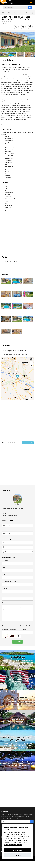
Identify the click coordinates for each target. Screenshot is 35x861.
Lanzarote (20, 745)
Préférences (17, 855)
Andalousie (7, 749)
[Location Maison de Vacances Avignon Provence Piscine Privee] (17, 42)
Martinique (17, 660)
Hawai (21, 679)
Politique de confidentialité (13, 844)
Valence (20, 701)
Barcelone (25, 701)
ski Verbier (22, 763)
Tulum (4, 763)
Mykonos (15, 743)
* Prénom (5, 560)
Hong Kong (23, 725)
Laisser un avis (28, 443)
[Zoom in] (31, 362)
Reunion (4, 721)
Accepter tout (17, 850)
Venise (14, 699)
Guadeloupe (24, 660)
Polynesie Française (14, 668)
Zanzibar (30, 760)
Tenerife (14, 745)
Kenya (8, 763)
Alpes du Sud (14, 763)
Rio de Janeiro (6, 760)
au (3, 530)
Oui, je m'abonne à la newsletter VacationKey (16, 625)
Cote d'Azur (8, 742)
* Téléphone (6, 588)
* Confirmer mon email (9, 581)
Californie (5, 679)
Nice (22, 699)
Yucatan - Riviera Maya (16, 666)
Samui (21, 721)
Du (3, 523)
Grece (10, 743)
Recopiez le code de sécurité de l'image (14, 629)
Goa (20, 723)
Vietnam (11, 725)
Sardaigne (25, 743)
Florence (9, 699)
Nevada (14, 681)
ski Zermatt (29, 763)
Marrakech (15, 762)
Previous (3, 42)
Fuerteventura (27, 745)
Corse (20, 743)
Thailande (15, 659)
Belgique (14, 701)
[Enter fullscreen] (31, 359)
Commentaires (7, 603)
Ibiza (28, 742)
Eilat (26, 762)
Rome (4, 699)
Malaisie (13, 723)
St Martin (21, 659)
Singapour (17, 725)
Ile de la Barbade (28, 662)
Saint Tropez (28, 699)
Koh (18, 721)
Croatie (5, 745)
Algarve (14, 747)
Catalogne (14, 749)
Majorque (5, 743)
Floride (11, 660)
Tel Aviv (9, 762)
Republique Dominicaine (16, 662)
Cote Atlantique (16, 742)
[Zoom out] (31, 365)
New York (11, 679)
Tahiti (22, 668)
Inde (17, 723)
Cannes (19, 699)
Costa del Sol (20, 747)
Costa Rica (22, 762)
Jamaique (5, 662)
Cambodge (30, 723)
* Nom (4, 567)
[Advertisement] (17, 235)
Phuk (14, 721)
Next (32, 42)
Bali (11, 659)
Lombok (8, 723)
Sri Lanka (25, 666)
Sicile (30, 743)
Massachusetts (27, 679)
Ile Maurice (17, 664)
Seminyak (29, 721)
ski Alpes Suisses (14, 765)
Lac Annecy (22, 765)
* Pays (4, 596)
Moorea (26, 668)
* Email (4, 574)
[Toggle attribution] (31, 398)
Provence (9, 701)
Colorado (19, 681)
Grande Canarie (6, 747)
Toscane (20, 749)
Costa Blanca (28, 747)
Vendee (25, 749)
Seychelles (24, 664)
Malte (9, 745)
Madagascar (23, 760)
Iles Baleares (10, 664)
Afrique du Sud (15, 760)
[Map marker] (17, 377)
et (16, 721)
